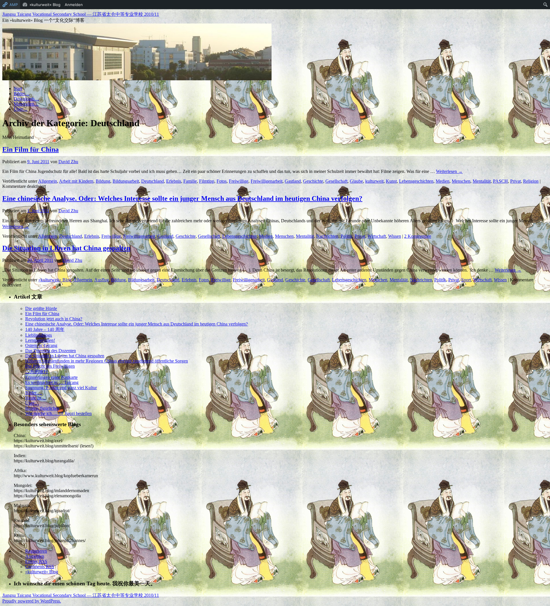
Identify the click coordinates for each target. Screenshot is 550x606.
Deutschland (152, 181)
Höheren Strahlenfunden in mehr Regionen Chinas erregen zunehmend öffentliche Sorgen (106, 360)
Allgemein (47, 181)
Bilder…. (33, 392)
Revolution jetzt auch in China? (53, 318)
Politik (346, 236)
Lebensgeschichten (416, 181)
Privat (515, 181)
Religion (531, 181)
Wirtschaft (377, 236)
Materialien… (26, 104)
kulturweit (374, 181)
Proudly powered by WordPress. (31, 601)
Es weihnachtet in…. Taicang (51, 382)
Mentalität (482, 181)
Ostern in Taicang (41, 345)
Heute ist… (35, 397)
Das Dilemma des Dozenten (50, 350)
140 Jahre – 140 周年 (44, 329)
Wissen (394, 236)
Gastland (293, 181)
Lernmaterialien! (40, 340)
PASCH (500, 181)
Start (18, 88)
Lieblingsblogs (38, 335)
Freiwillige (238, 181)
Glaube (356, 181)
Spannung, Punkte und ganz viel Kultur (61, 387)
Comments (39, 566)
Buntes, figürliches (42, 408)
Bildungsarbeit (126, 181)
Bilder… (22, 93)
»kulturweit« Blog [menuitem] (45, 4)
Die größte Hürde (41, 308)
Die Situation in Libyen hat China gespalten (66, 248)
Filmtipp (206, 181)
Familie (190, 181)
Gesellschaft (336, 181)
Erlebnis (173, 181)
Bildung (103, 181)
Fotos (222, 181)
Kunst (391, 181)
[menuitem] (545, 4)
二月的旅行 (36, 371)
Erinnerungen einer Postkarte (51, 377)
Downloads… (26, 98)
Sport (466, 279)
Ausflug (101, 279)
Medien (442, 181)
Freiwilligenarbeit (266, 181)
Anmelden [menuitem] (74, 4)
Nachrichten (327, 236)
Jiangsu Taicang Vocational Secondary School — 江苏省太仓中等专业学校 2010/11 (80, 14)
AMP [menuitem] (13, 4)
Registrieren (36, 551)
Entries (36, 561)
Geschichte (313, 181)
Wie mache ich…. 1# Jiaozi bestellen (58, 413)
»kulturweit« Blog (54, 279)
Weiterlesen (449, 171)
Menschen (461, 181)
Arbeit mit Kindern (76, 181)
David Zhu (68, 161)
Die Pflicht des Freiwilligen (50, 366)
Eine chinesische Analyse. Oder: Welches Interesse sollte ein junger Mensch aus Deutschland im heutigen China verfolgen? (182, 198)
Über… (21, 109)
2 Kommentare (417, 236)
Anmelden (34, 556)
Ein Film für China (30, 149)
